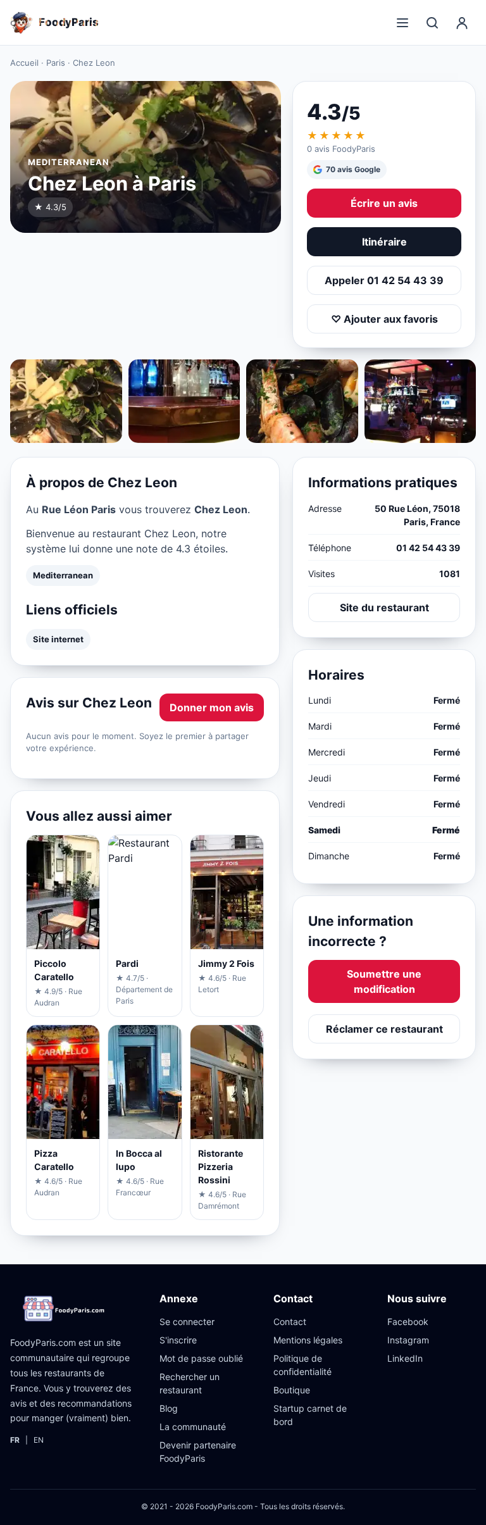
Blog (168, 1408)
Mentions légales (307, 1340)
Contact (289, 1321)
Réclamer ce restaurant (384, 1029)
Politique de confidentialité (302, 1365)
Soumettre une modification (384, 981)
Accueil (24, 63)
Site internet (58, 639)
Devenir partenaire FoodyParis (197, 1452)
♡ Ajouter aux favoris (384, 319)
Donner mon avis (212, 707)
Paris (55, 63)
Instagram (408, 1340)
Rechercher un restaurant (189, 1383)
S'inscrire (178, 1340)
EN (39, 1440)
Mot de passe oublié (201, 1358)
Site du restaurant (384, 607)
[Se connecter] (462, 23)
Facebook (407, 1321)
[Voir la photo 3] (302, 401)
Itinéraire (384, 241)
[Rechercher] (432, 23)
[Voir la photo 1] (66, 401)
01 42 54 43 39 (428, 547)
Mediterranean (63, 575)
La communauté (192, 1426)
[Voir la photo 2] (184, 401)
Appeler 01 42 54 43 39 (384, 280)
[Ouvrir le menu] (402, 23)
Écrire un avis (384, 203)
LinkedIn (405, 1358)
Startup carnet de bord (310, 1415)
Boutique (291, 1390)
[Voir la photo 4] (420, 401)
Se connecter (187, 1321)
